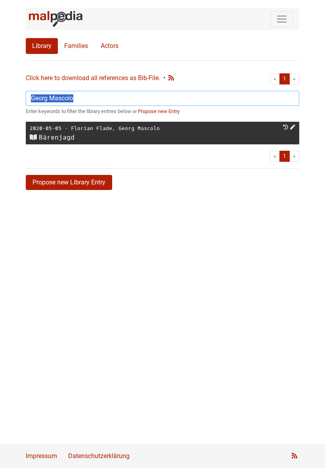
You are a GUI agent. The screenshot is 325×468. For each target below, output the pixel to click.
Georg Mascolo (139, 128)
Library (42, 46)
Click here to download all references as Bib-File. (93, 78)
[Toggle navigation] (282, 19)
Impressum (41, 456)
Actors (110, 46)
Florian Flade (91, 128)
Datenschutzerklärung (99, 456)
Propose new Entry (159, 111)
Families (76, 46)
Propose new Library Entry (68, 182)
